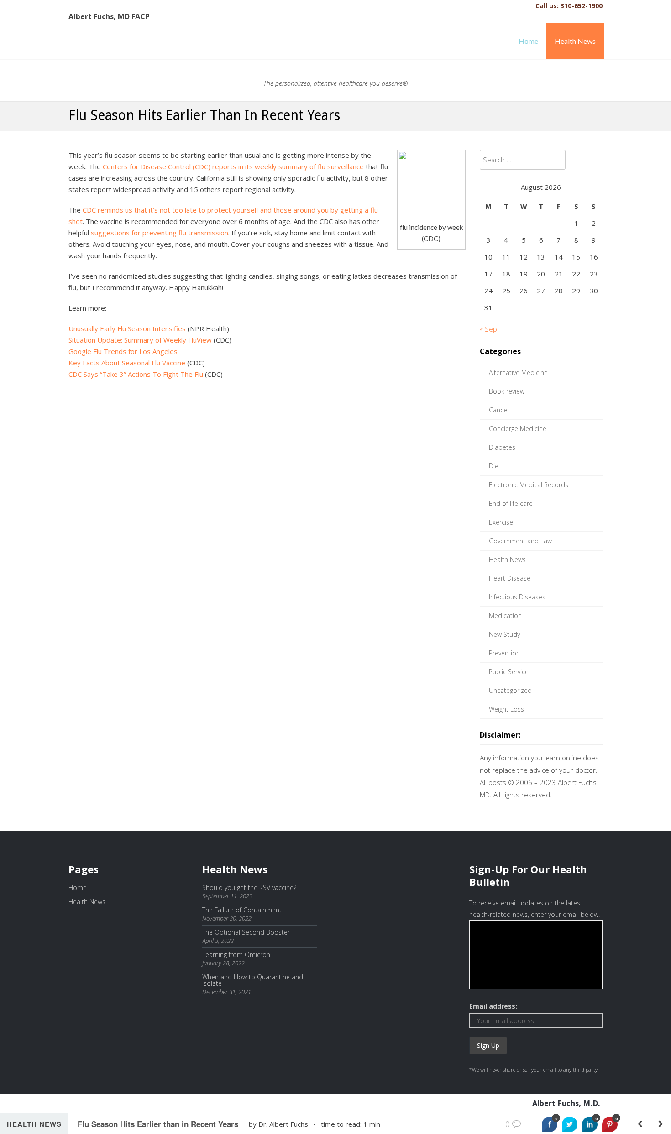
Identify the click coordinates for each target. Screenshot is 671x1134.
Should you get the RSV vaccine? (249, 887)
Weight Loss (506, 709)
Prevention (504, 653)
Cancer (499, 410)
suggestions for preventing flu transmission (159, 232)
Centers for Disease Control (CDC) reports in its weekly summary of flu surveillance (233, 166)
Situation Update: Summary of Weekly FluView (140, 339)
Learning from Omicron (236, 954)
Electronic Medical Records (528, 484)
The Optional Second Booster (246, 932)
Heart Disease (509, 578)
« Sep (488, 328)
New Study (504, 634)
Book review (506, 391)
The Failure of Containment (242, 909)
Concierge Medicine (517, 428)
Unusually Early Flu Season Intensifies (127, 328)
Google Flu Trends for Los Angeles (123, 351)
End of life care (511, 503)
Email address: (493, 1006)
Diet (495, 466)
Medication (505, 615)
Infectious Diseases (517, 597)
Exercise (501, 522)
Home (528, 40)
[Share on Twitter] (569, 1124)
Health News (575, 40)
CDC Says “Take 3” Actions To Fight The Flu (135, 374)
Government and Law (520, 540)
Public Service (509, 671)
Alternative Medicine (518, 372)
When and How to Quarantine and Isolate (252, 980)
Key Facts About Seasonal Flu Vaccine (126, 362)
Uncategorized (510, 690)
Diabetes (502, 447)
